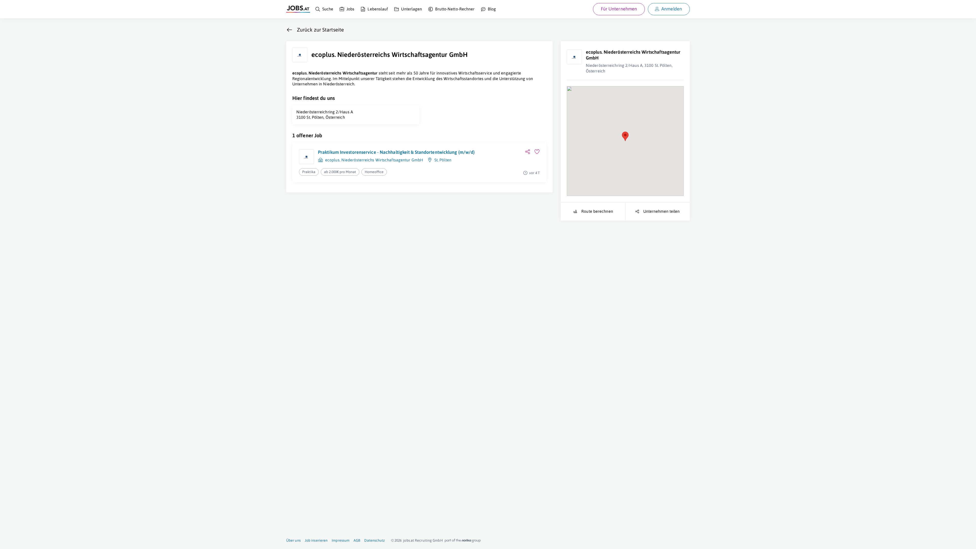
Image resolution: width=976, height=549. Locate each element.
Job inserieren (316, 540)
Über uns (293, 540)
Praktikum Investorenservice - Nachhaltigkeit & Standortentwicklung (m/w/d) (396, 152)
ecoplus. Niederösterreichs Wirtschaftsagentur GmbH (374, 160)
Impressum (340, 540)
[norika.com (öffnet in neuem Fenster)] (463, 540)
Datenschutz (374, 540)
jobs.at (408, 540)
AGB (357, 540)
